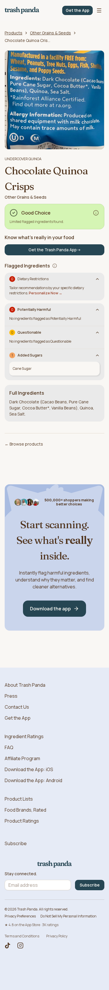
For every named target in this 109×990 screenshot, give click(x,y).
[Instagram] (20, 945)
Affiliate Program (22, 758)
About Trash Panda (25, 685)
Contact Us (17, 707)
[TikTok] (7, 945)
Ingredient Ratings (24, 736)
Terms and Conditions (22, 936)
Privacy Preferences (20, 916)
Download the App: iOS (29, 769)
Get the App (77, 10)
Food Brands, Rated (25, 810)
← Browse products (24, 444)
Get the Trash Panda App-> (54, 249)
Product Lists (19, 799)
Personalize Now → (45, 293)
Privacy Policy (56, 936)
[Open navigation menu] (99, 10)
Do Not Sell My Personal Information (68, 916)
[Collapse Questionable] (97, 332)
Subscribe (16, 843)
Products (13, 33)
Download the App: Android (33, 780)
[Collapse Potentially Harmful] (97, 309)
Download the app (50, 608)
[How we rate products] (95, 212)
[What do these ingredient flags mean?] (55, 266)
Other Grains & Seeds (50, 33)
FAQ (9, 747)
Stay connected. (21, 874)
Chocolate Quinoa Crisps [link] (28, 40)
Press (11, 696)
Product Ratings (22, 821)
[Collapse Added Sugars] (97, 355)
